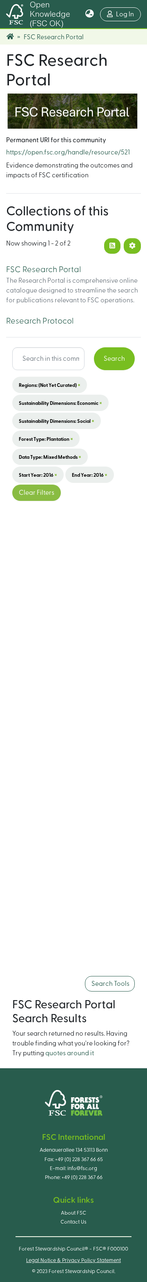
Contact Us (73, 1221)
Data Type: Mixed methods (50, 456)
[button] (89, 14)
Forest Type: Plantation (46, 439)
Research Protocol (40, 321)
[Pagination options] (132, 246)
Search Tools (109, 983)
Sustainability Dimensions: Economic (60, 403)
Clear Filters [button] (36, 492)
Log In (128, 14)
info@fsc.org (82, 1168)
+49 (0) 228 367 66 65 (79, 1159)
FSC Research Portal (43, 270)
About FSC (73, 1213)
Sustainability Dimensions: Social (56, 421)
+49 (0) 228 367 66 (82, 1177)
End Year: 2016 (89, 474)
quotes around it (69, 1053)
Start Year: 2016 (38, 474)
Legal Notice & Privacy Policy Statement (73, 1260)
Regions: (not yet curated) (49, 385)
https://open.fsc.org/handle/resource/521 (68, 152)
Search (114, 358)
